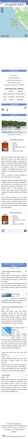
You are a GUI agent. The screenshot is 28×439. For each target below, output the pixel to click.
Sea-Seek (14, 0)
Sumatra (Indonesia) (14, 78)
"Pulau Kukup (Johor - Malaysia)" (14, 230)
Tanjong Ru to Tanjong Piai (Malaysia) (14, 85)
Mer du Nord (14, 75)
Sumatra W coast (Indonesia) (14, 80)
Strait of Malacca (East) (14, 82)
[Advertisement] (14, 53)
